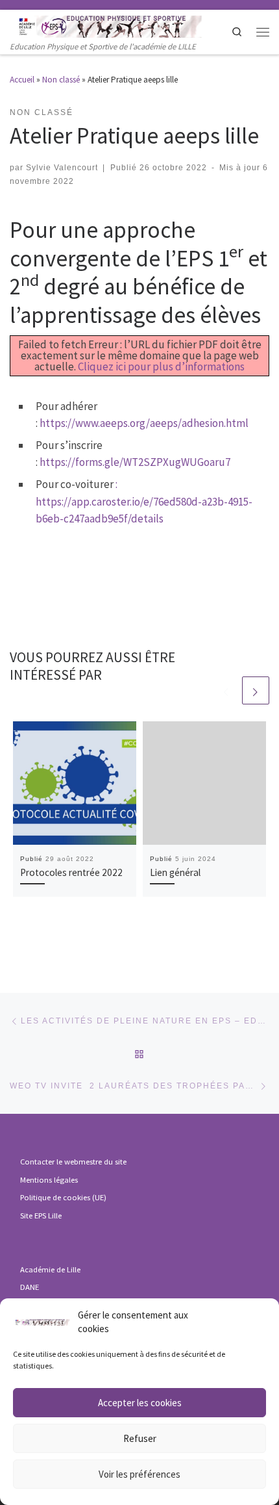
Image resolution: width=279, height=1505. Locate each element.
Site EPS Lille (41, 1215)
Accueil (22, 79)
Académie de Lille (50, 1269)
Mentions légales (49, 1180)
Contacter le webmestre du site (73, 1161)
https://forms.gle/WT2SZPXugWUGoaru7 (135, 462)
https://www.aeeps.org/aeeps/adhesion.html (144, 423)
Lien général (175, 872)
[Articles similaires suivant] (255, 690)
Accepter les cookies (140, 1402)
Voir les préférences (139, 1474)
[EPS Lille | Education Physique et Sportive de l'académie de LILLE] (120, 25)
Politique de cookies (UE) (63, 1197)
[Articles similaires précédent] (226, 690)
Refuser (139, 1438)
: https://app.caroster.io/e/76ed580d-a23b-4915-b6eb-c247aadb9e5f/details (144, 501)
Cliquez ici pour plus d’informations (161, 366)
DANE (29, 1287)
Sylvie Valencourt (62, 167)
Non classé (61, 79)
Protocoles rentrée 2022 (71, 872)
